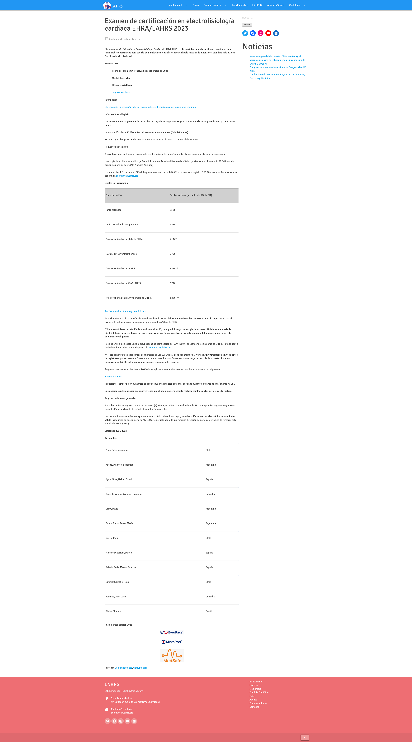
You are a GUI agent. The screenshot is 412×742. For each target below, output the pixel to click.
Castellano (298, 5)
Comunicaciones (215, 5)
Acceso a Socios (275, 5)
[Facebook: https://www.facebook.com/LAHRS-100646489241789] (114, 721)
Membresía (255, 688)
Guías (196, 5)
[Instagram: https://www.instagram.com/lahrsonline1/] (121, 721)
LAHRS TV (257, 5)
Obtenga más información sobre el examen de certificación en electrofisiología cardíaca (150, 107)
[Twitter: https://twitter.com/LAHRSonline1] (108, 721)
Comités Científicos (259, 692)
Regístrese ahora (121, 92)
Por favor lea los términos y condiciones (125, 311)
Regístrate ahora (113, 376)
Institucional (178, 5)
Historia (253, 685)
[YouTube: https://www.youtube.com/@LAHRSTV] (127, 721)
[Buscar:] (274, 18)
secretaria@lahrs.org (127, 175)
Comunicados (140, 667)
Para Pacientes (240, 5)
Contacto (254, 706)
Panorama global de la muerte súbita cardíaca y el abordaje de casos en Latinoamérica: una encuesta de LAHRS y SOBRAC (277, 60)
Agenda (253, 699)
